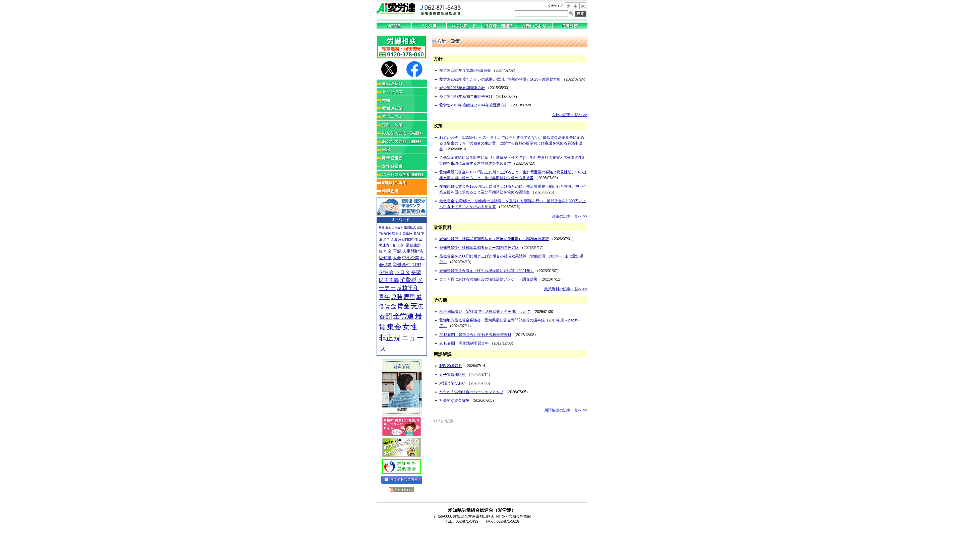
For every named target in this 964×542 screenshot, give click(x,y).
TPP (416, 264)
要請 (416, 272)
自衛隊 (407, 233)
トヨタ (402, 272)
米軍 (386, 239)
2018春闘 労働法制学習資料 (464, 343)
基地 (416, 233)
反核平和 (408, 288)
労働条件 (402, 264)
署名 (388, 227)
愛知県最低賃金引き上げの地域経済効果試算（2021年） (486, 270)
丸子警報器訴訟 (452, 374)
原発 (396, 296)
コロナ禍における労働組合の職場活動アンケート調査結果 (488, 279)
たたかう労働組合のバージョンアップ (471, 392)
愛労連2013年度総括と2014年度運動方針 (473, 105)
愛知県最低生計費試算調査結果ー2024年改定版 (479, 247)
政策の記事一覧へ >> (569, 216)
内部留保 (385, 233)
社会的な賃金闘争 (454, 400)
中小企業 (410, 257)
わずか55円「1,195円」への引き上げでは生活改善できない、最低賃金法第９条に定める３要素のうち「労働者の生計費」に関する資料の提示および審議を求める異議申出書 (511, 143)
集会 (394, 327)
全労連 (403, 316)
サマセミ (397, 227)
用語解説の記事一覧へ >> (565, 410)
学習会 (386, 272)
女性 (409, 327)
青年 (384, 297)
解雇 (381, 227)
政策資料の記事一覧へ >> (565, 289)
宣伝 (420, 227)
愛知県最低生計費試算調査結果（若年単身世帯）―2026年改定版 (494, 239)
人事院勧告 (413, 251)
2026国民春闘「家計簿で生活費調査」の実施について (484, 311)
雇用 (409, 296)
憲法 (417, 305)
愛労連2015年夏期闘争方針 (462, 88)
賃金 (403, 305)
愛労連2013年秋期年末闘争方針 (466, 96)
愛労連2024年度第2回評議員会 (465, 70)
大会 (397, 257)
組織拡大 (410, 227)
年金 (388, 251)
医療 (397, 251)
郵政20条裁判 (450, 366)
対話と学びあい (452, 383)
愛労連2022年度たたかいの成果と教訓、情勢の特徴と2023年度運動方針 (500, 79)
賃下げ (397, 233)
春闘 (385, 316)
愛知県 (385, 257)
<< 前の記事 (443, 421)
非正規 (390, 338)
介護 (394, 239)
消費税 (408, 280)
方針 (401, 245)
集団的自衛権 (408, 239)
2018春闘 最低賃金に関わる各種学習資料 (475, 334)
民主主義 (389, 280)
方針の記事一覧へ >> (569, 115)
